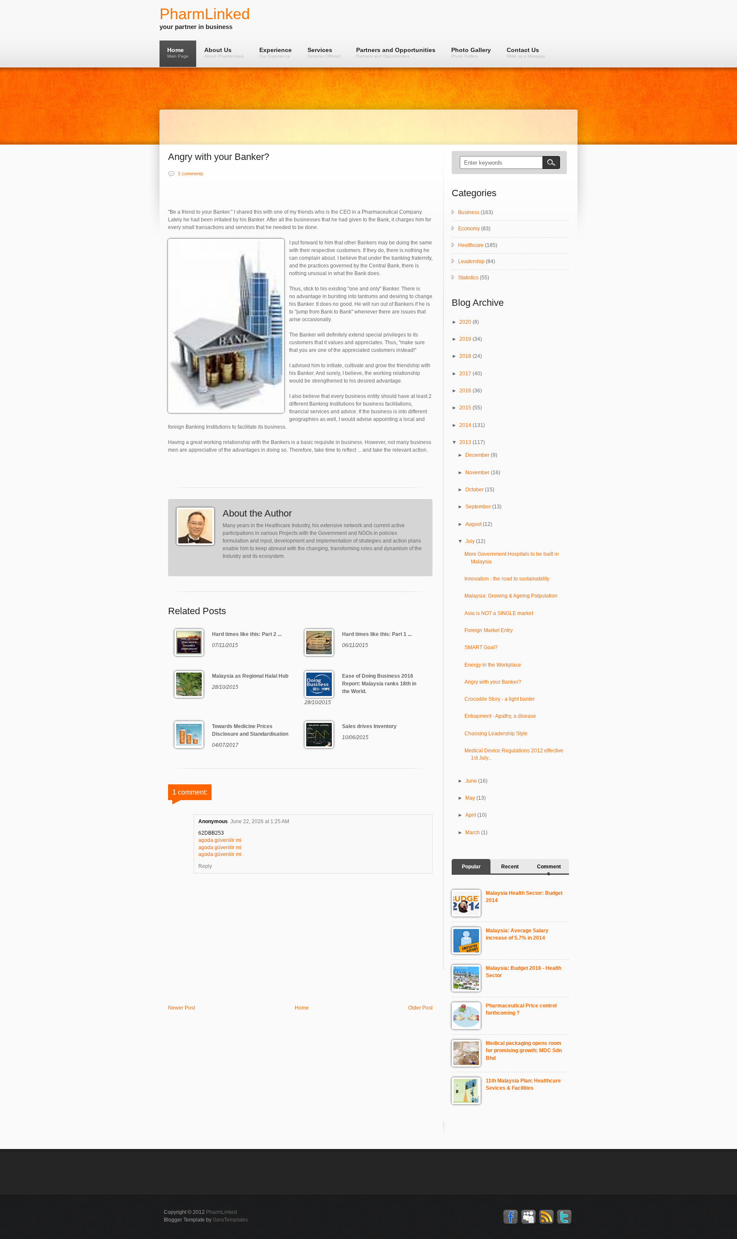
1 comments (190, 173)
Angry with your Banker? (492, 682)
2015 (466, 408)
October (475, 490)
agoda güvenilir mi (219, 840)
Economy (469, 229)
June (471, 781)
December (478, 455)
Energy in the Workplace (492, 665)
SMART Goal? (481, 647)
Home (178, 52)
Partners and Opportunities (395, 52)
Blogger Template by (206, 1220)
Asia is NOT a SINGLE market (498, 613)
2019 (466, 339)
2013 (466, 442)
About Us (224, 52)
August (474, 524)
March (473, 833)
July (470, 541)
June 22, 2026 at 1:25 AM (259, 821)
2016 (466, 391)
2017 (466, 374)
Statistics (468, 278)
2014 (466, 425)
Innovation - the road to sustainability (506, 579)
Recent (510, 867)
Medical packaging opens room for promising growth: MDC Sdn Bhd (524, 1050)
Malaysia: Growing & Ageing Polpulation (510, 596)
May (470, 798)
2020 (466, 322)
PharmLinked (205, 14)
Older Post (420, 1008)
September (478, 507)
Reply (205, 866)
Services (324, 52)
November (478, 473)
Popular (471, 867)
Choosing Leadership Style (496, 734)
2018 (466, 356)
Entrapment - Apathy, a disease (500, 716)
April (471, 815)
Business (468, 212)
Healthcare (471, 245)
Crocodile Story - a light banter (499, 699)
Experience (275, 52)
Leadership (471, 261)
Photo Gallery (471, 52)
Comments (549, 870)
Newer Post (181, 1008)
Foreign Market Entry (488, 630)
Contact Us (526, 52)
